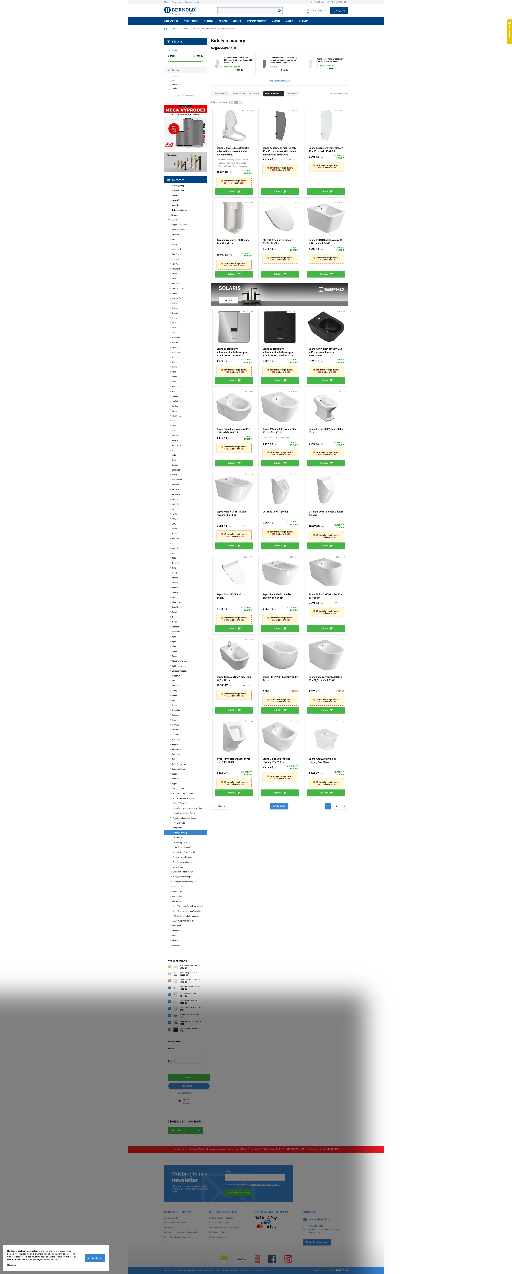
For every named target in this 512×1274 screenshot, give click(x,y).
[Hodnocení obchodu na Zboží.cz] (241, 1259)
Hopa (174, 318)
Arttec (174, 274)
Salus (174, 377)
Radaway (176, 739)
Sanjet (174, 774)
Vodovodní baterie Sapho (183, 798)
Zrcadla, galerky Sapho (182, 862)
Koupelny (175, 195)
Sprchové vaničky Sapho (183, 857)
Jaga (174, 426)
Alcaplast (176, 269)
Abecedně (292, 94)
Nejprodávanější (273, 94)
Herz (174, 431)
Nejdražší (255, 94)
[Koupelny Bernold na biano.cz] (257, 1259)
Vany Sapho (178, 867)
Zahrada (175, 215)
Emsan (175, 465)
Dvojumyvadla (179, 823)
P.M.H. (175, 720)
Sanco (174, 651)
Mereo (174, 695)
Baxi (174, 279)
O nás (166, 1242)
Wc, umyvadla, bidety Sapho (184, 818)
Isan (174, 328)
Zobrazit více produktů (279, 81)
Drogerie (175, 205)
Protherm (176, 715)
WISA (174, 239)
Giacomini (176, 676)
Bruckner (176, 489)
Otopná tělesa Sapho (181, 803)
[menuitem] (173, 21)
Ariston (175, 514)
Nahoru (221, 806)
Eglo (174, 636)
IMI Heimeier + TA (179, 666)
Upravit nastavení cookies (258, 1270)
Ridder (174, 558)
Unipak (175, 583)
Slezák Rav (176, 387)
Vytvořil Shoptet (320, 1270)
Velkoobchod (169, 1227)
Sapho (176, 88)
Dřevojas (175, 436)
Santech (175, 779)
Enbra (174, 455)
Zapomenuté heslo (185, 1093)
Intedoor (175, 323)
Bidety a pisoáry (180, 833)
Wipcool (175, 235)
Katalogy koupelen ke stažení (221, 1218)
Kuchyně (175, 200)
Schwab (175, 485)
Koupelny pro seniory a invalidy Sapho (188, 808)
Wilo (174, 936)
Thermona (176, 416)
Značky (174, 220)
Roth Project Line (179, 764)
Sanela (175, 396)
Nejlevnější (239, 94)
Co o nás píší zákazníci (218, 1237)
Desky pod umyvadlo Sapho (184, 882)
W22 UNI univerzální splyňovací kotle (188, 911)
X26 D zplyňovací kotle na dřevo (186, 916)
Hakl (174, 450)
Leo (173, 509)
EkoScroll (176, 470)
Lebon (174, 244)
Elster (174, 529)
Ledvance (176, 632)
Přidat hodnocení (178, 1130)
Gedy (174, 617)
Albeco (175, 440)
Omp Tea (175, 563)
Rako (174, 382)
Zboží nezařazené (179, 661)
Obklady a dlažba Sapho (183, 872)
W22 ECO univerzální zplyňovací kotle (188, 906)
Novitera (175, 357)
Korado (175, 347)
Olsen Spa (176, 710)
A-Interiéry (176, 259)
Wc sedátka (178, 837)
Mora (174, 597)
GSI (175, 76)
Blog (166, 2)
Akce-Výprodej (177, 186)
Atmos (175, 519)
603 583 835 (332, 1149)
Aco (173, 421)
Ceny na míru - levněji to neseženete (223, 1227)
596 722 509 (292, 1149)
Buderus (175, 284)
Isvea (175, 80)
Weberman (176, 931)
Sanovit (175, 592)
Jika (174, 333)
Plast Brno (176, 602)
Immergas (176, 685)
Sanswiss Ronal (178, 769)
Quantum (176, 735)
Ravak (174, 367)
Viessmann (176, 926)
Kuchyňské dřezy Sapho (183, 877)
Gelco (174, 308)
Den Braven (177, 254)
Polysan (175, 725)
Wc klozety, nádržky (181, 842)
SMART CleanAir (178, 230)
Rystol (174, 641)
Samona (175, 627)
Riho (174, 372)
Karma (175, 342)
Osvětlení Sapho (179, 887)
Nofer (174, 622)
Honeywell (176, 249)
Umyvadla (177, 828)
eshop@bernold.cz (320, 1219)
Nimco (174, 705)
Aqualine (175, 538)
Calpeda (175, 504)
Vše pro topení (177, 190)
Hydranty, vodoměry (179, 210)
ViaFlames (176, 901)
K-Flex (174, 573)
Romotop (176, 754)
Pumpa (175, 499)
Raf (173, 391)
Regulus (175, 744)
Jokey (174, 690)
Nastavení (11, 1265)
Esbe (174, 460)
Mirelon (175, 578)
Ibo (173, 681)
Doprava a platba (192, 2)
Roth (174, 759)
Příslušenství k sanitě (182, 847)
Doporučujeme (220, 94)
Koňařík (175, 548)
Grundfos (176, 313)
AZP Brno (176, 264)
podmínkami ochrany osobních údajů (264, 1185)
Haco (174, 533)
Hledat (279, 11)
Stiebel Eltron (177, 401)
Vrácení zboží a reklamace (175, 1223)
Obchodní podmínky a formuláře (177, 1237)
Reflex (174, 475)
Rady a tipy (176, 2)
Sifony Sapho (178, 788)
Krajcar (175, 411)
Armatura (176, 494)
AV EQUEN (176, 445)
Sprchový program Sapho (183, 793)
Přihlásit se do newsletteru (238, 1193)
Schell (174, 612)
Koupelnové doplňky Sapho (184, 813)
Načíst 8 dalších (279, 806)
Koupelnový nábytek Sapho (184, 852)
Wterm (175, 940)
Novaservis (176, 352)
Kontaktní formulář (317, 1242)
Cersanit (175, 293)
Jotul (174, 524)
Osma (174, 362)
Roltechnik (176, 749)
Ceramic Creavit (179, 288)
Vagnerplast (177, 896)
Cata (174, 568)
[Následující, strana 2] (336, 806)
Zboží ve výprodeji (179, 671)
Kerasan (176, 84)
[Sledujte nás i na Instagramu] (288, 1259)
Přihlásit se (188, 1077)
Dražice (175, 406)
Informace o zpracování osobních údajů (180, 1232)
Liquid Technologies (180, 225)
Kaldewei (176, 338)
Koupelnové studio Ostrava (220, 1223)
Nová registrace (188, 1086)
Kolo (174, 700)
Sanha (174, 646)
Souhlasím (96, 1258)
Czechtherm (177, 607)
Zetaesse (176, 945)
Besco (174, 656)
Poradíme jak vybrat (217, 1232)
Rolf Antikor (177, 480)
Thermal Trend (178, 891)
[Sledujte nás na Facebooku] (272, 1259)
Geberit (175, 303)
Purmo (175, 730)
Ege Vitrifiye (177, 298)
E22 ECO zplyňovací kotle (183, 921)
